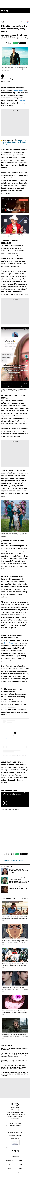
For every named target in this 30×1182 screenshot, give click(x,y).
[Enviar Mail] (2, 79)
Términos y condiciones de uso (15, 1132)
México (21, 860)
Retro (20, 1168)
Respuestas (9, 1160)
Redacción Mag (8, 79)
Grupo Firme (13, 860)
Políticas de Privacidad (15, 1135)
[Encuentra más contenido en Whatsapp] (10, 43)
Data (20, 1164)
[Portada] (15, 1106)
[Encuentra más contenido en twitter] (6, 43)
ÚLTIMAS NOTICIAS (8, 1045)
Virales (9, 1173)
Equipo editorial (15, 1107)
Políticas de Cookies (15, 1138)
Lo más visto (6, 866)
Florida (2, 15)
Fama (9, 1168)
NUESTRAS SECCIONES (15, 1156)
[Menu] (2, 10)
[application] (15, 799)
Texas (12, 15)
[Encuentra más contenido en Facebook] (3, 43)
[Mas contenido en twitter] (15, 1151)
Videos (20, 1160)
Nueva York (17, 15)
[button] (5, 803)
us (9, 1164)
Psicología (24, 15)
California (7, 15)
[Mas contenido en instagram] (17, 1151)
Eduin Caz (6, 860)
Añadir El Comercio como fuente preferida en (15, 22)
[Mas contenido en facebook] (12, 1151)
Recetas (20, 1173)
